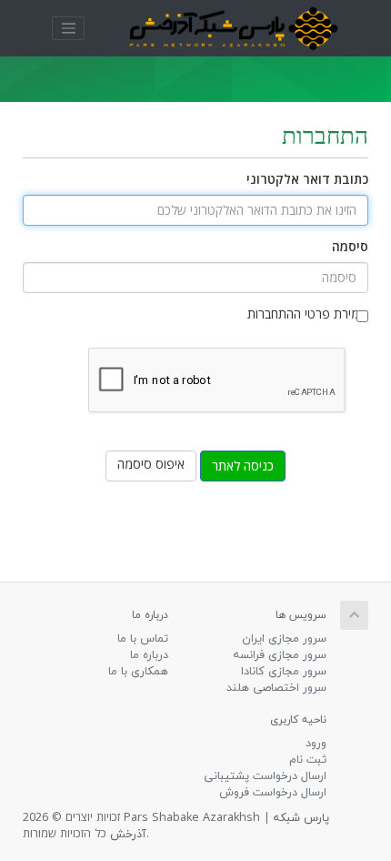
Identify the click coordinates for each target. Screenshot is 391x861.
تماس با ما (142, 639)
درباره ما (149, 655)
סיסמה (350, 248)
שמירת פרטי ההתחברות (307, 315)
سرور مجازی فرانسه (280, 655)
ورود (316, 743)
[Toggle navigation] (68, 28)
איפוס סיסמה (151, 465)
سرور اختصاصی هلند (276, 688)
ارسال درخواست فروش (272, 793)
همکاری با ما (138, 671)
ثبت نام (307, 760)
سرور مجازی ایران (284, 639)
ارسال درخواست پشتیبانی (265, 776)
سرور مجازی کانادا (283, 671)
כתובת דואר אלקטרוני (307, 180)
